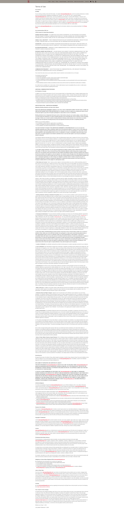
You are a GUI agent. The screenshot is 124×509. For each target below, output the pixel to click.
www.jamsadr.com (57, 216)
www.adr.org (83, 215)
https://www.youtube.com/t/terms (43, 486)
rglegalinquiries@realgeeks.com (73, 22)
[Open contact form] (90, 1)
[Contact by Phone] (93, 1)
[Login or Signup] (95, 1)
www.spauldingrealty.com (66, 14)
